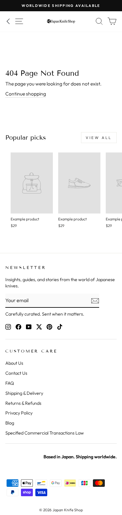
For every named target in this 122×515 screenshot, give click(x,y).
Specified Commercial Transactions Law (44, 433)
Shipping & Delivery (24, 393)
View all (99, 137)
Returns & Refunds (23, 403)
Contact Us (16, 373)
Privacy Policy (19, 413)
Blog (9, 423)
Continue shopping (25, 93)
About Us (14, 363)
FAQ (9, 383)
